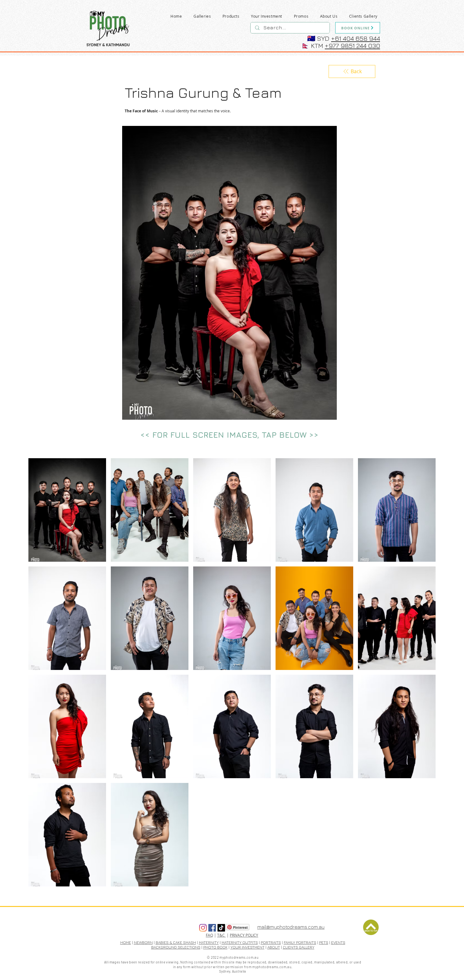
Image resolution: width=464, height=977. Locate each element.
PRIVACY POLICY (244, 935)
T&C (221, 935)
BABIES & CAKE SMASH (176, 942)
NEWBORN (143, 942)
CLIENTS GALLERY (298, 947)
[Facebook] (212, 928)
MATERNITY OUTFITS (240, 942)
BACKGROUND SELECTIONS (175, 947)
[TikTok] (221, 928)
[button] (202, 16)
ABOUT (273, 947)
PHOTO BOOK (215, 947)
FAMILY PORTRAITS (300, 942)
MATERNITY (209, 942)
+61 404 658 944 (355, 38)
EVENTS (338, 942)
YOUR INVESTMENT (247, 947)
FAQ (209, 935)
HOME (125, 942)
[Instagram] (203, 928)
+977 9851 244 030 (352, 46)
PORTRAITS (271, 942)
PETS (323, 942)
